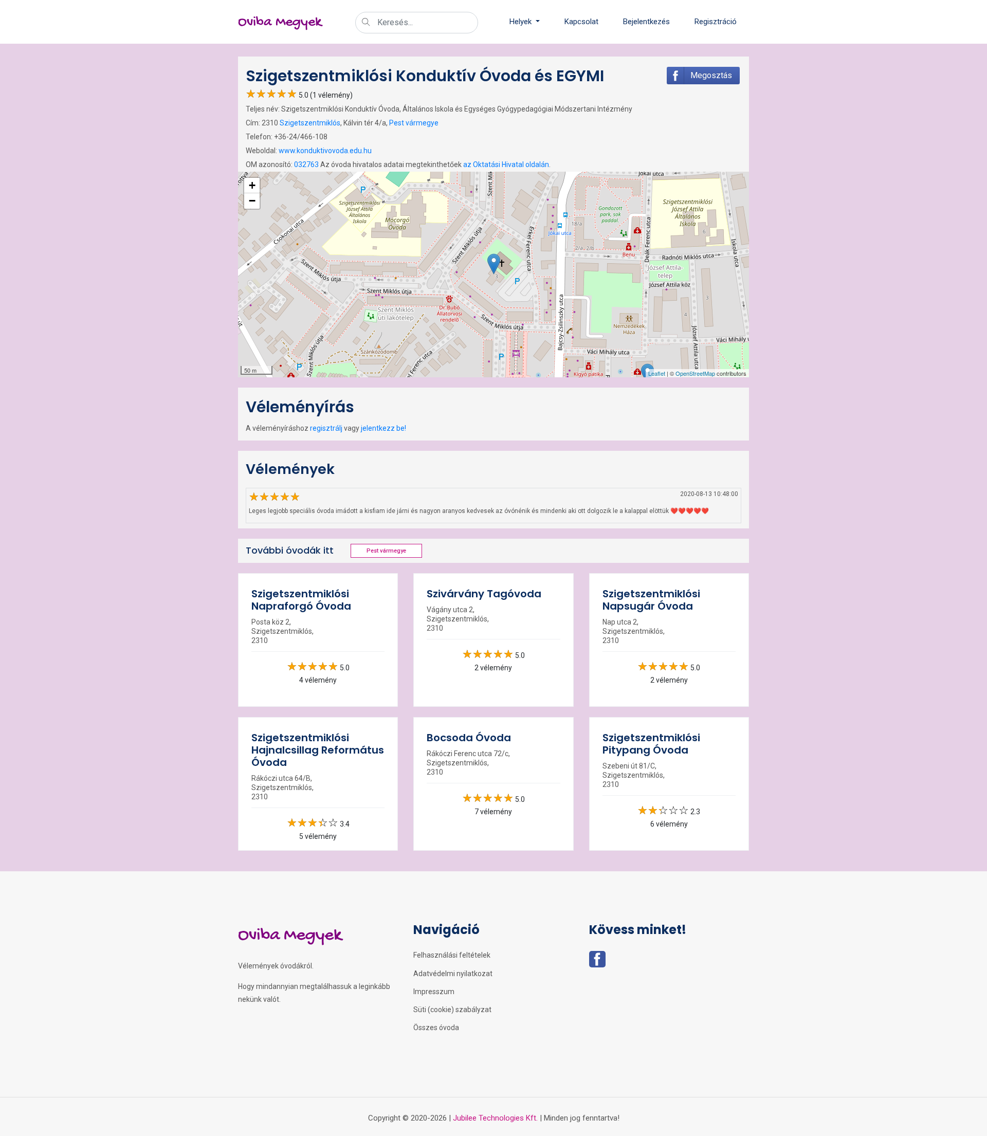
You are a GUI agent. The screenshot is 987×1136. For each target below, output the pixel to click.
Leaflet (656, 373)
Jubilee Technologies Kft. (495, 1118)
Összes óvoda (436, 1027)
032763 (306, 164)
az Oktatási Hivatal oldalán (506, 164)
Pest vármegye (413, 123)
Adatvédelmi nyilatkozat (452, 973)
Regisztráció (715, 21)
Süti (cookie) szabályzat (452, 1009)
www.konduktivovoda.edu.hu (325, 150)
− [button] (252, 200)
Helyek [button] (521, 21)
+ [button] (252, 185)
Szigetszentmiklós (310, 123)
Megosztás (711, 75)
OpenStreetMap (695, 373)
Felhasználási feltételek (451, 955)
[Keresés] (366, 23)
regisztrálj (326, 428)
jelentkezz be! (383, 428)
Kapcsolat (581, 21)
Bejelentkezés (646, 21)
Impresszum (433, 991)
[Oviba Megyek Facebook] (597, 962)
